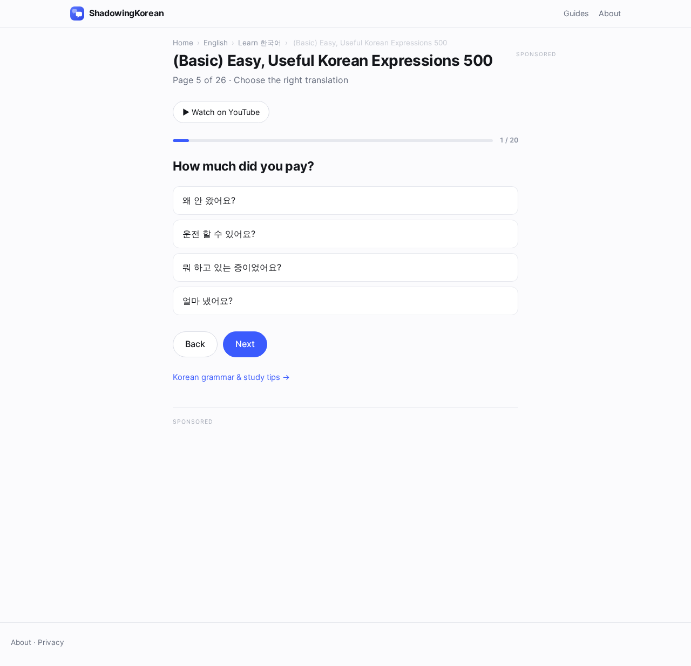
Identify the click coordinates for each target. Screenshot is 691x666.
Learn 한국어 (259, 42)
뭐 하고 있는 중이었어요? (231, 267)
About (610, 13)
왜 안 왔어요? (208, 200)
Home (183, 42)
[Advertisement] (345, 507)
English (216, 42)
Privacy (51, 642)
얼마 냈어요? (207, 300)
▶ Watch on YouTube (221, 112)
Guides (576, 13)
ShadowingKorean (126, 13)
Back (195, 343)
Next (245, 343)
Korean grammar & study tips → (231, 377)
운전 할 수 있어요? (218, 233)
